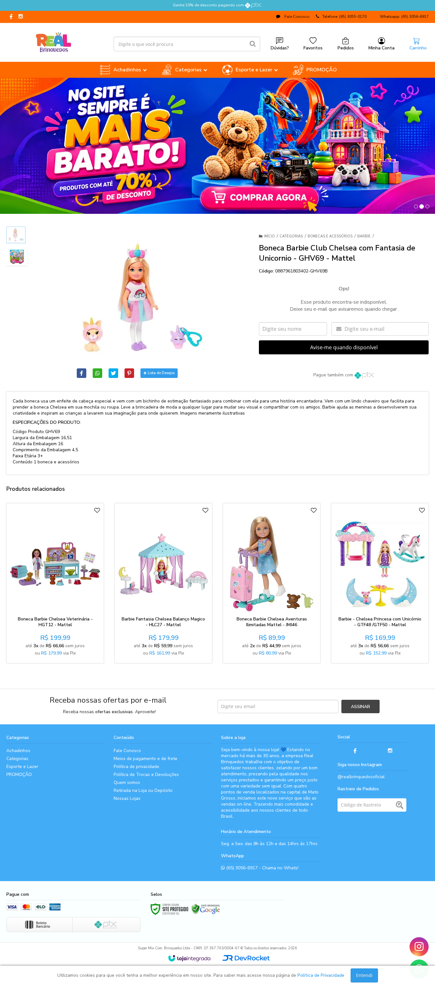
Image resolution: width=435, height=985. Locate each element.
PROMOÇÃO (19, 774)
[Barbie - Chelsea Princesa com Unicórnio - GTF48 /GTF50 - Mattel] (380, 583)
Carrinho (418, 48)
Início (269, 236)
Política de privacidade (136, 767)
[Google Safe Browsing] (205, 909)
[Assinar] (360, 706)
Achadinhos (18, 751)
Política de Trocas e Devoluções (146, 774)
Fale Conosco (296, 16)
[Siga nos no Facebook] (11, 17)
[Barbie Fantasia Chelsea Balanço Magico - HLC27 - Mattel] (163, 583)
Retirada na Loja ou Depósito (143, 790)
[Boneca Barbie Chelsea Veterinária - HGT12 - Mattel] (55, 583)
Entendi (364, 975)
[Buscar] (253, 44)
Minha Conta (381, 48)
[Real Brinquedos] (53, 41)
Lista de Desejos (161, 373)
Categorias (291, 236)
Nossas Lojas (127, 798)
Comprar (70, 606)
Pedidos (346, 48)
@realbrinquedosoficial (361, 777)
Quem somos (127, 782)
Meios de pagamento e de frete (145, 759)
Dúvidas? (280, 48)
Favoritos (313, 48)
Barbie (364, 236)
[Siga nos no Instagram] (20, 16)
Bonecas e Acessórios (330, 236)
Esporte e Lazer (22, 767)
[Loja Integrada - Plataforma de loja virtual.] (189, 958)
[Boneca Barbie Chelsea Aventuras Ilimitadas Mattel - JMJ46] (271, 583)
